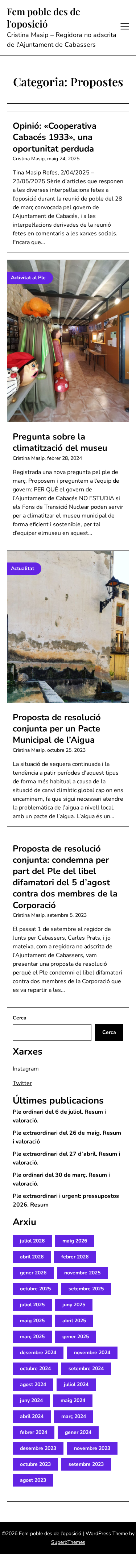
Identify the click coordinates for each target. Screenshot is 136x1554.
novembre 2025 (82, 1272)
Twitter (22, 1083)
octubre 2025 (35, 1288)
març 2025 (32, 1336)
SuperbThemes (68, 1542)
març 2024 (73, 1416)
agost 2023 (33, 1480)
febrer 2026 (74, 1256)
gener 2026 (33, 1272)
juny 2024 (31, 1400)
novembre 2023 (92, 1448)
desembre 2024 (38, 1352)
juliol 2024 (76, 1384)
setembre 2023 (86, 1464)
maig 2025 (32, 1320)
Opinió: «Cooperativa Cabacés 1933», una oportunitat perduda (54, 137)
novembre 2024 (92, 1352)
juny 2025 (73, 1304)
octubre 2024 (35, 1368)
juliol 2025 (32, 1304)
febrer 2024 (33, 1432)
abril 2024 (32, 1416)
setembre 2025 (86, 1288)
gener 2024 (78, 1432)
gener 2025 (75, 1336)
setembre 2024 (86, 1368)
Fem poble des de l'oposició (43, 17)
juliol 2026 (32, 1240)
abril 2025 (74, 1320)
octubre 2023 (35, 1464)
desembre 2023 (38, 1448)
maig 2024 (73, 1400)
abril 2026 (32, 1256)
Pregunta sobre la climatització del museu (60, 442)
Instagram (26, 1069)
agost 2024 (33, 1384)
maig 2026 (74, 1240)
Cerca (19, 1017)
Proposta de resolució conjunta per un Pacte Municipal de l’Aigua (57, 729)
